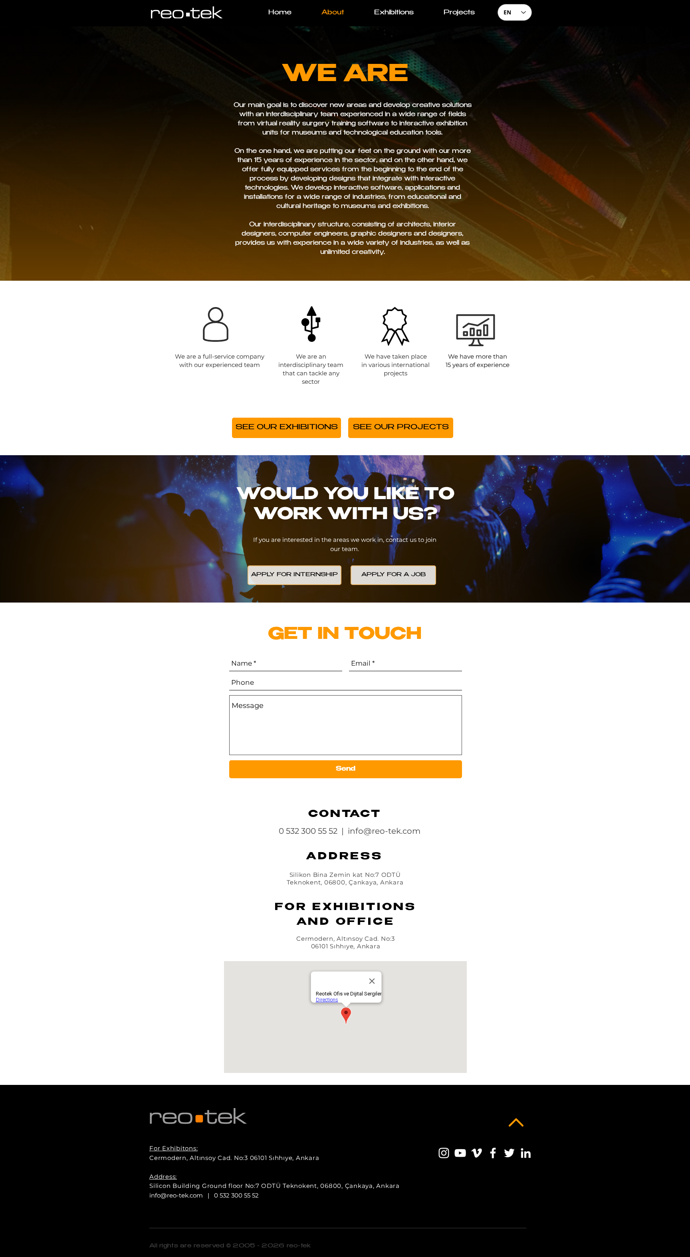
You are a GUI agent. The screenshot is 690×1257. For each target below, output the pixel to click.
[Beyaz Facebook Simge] (493, 1153)
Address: (163, 1176)
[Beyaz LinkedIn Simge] (526, 1153)
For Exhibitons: (173, 1148)
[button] (459, 13)
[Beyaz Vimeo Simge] (477, 1153)
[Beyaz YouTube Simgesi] (460, 1153)
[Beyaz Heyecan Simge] (509, 1153)
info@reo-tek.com (384, 831)
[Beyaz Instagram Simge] (444, 1153)
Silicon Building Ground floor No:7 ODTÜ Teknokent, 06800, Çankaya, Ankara (274, 1186)
